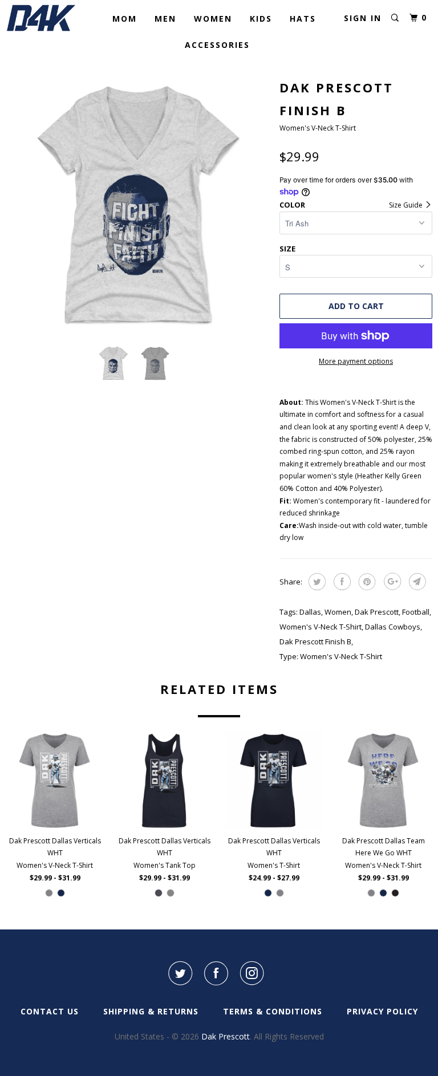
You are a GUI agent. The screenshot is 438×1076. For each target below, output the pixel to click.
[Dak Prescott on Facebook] (216, 973)
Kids (261, 18)
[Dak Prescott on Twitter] (179, 973)
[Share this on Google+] (391, 581)
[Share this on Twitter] (316, 581)
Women (213, 18)
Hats (303, 18)
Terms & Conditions (272, 1011)
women (338, 612)
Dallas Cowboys (392, 627)
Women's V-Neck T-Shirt (320, 627)
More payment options (356, 361)
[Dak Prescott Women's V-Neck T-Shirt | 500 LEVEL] (137, 205)
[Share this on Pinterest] (366, 581)
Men (165, 18)
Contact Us (50, 1011)
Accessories (217, 44)
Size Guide (406, 205)
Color (292, 205)
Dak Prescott (377, 612)
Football (415, 612)
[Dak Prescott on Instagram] (252, 973)
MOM (124, 18)
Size (287, 248)
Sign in (363, 18)
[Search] (395, 18)
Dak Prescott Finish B (315, 641)
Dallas (310, 612)
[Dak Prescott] (41, 18)
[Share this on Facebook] (341, 581)
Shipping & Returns (150, 1011)
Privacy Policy (382, 1011)
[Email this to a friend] (416, 581)
